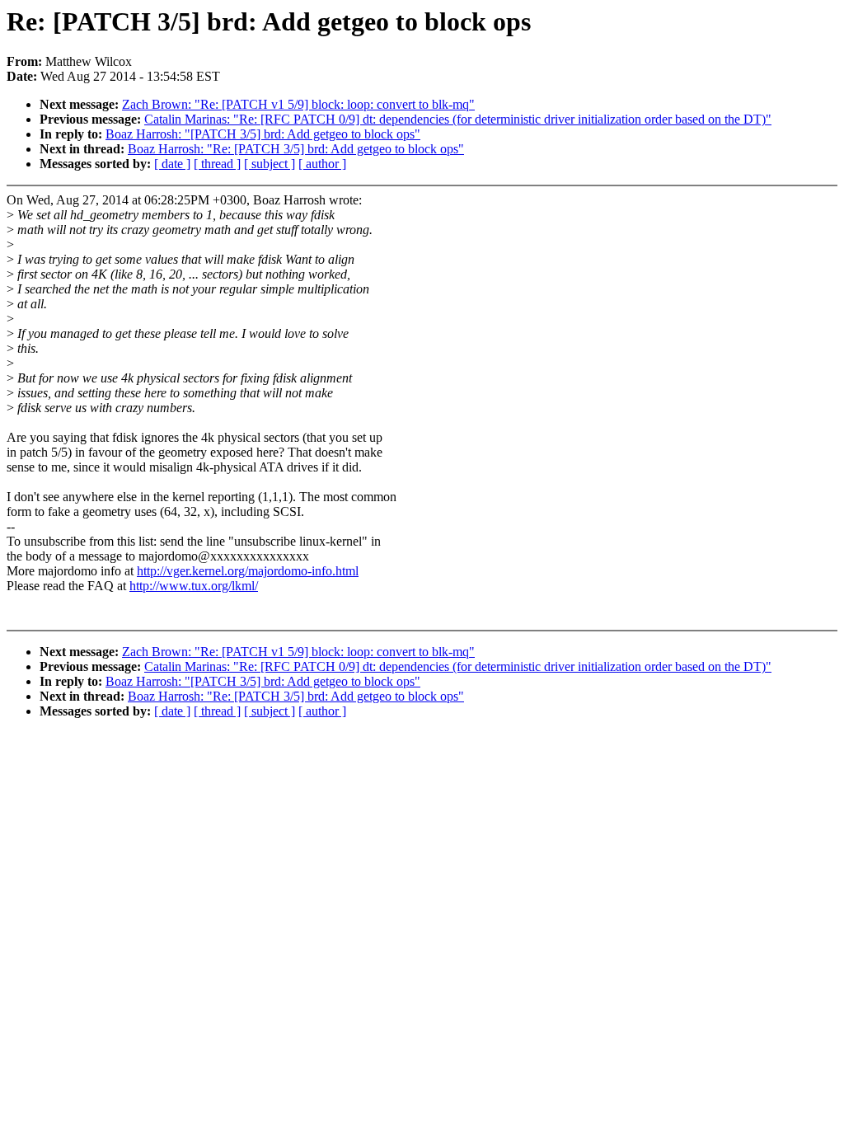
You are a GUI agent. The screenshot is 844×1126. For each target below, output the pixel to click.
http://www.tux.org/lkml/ (193, 586)
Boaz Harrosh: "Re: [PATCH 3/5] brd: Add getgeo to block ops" (296, 149)
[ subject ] (269, 164)
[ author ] (322, 164)
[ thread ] (217, 164)
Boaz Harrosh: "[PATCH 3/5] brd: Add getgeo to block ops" (263, 134)
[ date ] (172, 164)
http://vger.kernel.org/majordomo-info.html (248, 571)
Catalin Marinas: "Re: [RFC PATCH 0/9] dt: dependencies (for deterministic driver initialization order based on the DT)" (457, 119)
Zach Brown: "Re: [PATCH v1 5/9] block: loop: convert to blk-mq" (298, 104)
